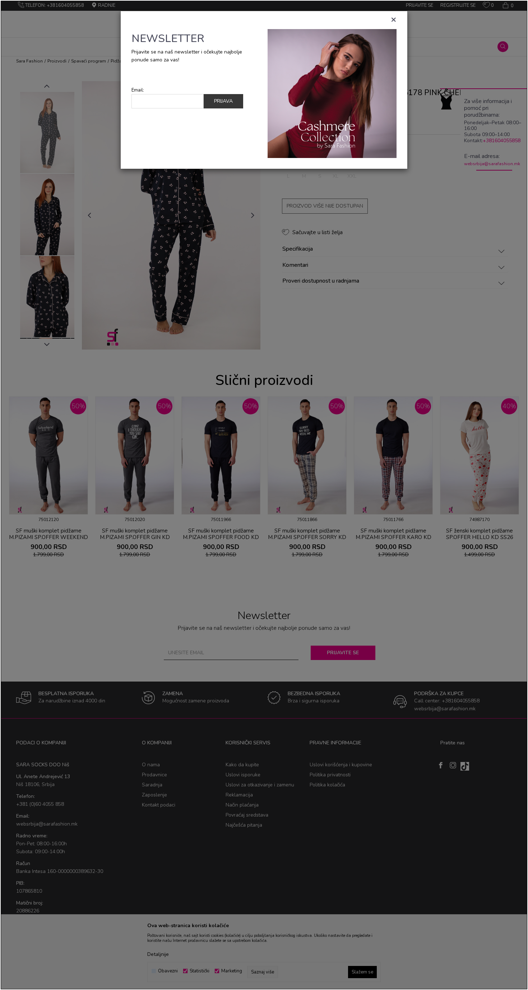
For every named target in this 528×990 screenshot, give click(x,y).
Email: (137, 90)
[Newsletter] (332, 93)
